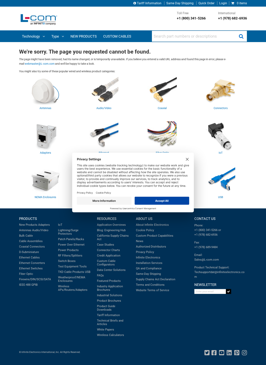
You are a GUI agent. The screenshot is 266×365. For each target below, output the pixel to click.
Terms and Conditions (150, 285)
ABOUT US (144, 219)
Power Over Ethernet (71, 244)
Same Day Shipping (180, 3)
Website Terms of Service (152, 290)
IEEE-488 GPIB (28, 285)
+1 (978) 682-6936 (206, 234)
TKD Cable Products (71, 272)
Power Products (68, 250)
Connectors (37, 246)
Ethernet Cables (29, 257)
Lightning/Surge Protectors (68, 231)
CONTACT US (205, 219)
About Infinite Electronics (152, 225)
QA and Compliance (149, 268)
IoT (60, 225)
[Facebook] (214, 352)
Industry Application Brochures (110, 288)
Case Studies (105, 244)
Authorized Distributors (151, 246)
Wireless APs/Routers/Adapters (72, 288)
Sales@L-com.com (206, 259)
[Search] (241, 36)
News (139, 241)
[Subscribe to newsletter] (228, 291)
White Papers (105, 329)
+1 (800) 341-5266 (206, 230)
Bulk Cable (26, 235)
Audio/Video (40, 230)
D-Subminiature (29, 252)
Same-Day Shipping (148, 274)
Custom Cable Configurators (106, 262)
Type (55, 36)
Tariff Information (149, 3)
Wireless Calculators (110, 335)
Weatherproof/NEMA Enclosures (71, 279)
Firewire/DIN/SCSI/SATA (35, 279)
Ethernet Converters (32, 263)
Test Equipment (68, 266)
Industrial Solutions (109, 295)
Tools (83, 266)
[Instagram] (244, 352)
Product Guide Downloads (106, 307)
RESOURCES (106, 219)
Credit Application (108, 255)
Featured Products (109, 281)
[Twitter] (207, 352)
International (232, 15)
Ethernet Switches (31, 268)
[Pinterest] (236, 352)
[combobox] (199, 36)
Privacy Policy (145, 252)
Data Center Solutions (111, 270)
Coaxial (24, 246)
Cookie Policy (145, 230)
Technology (31, 36)
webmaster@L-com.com (40, 63)
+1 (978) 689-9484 (206, 247)
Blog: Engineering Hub (111, 230)
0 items (241, 3)
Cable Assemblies (31, 241)
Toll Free (191, 15)
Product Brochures (109, 300)
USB (87, 272)
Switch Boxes (67, 261)
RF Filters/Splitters (70, 255)
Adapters (44, 225)
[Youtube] (221, 352)
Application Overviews (111, 225)
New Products (28, 225)
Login (223, 3)
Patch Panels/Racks (71, 239)
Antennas (25, 230)
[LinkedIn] (229, 352)
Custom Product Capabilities (154, 235)
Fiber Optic (26, 274)
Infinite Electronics (148, 257)
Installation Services (149, 263)
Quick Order (206, 3)
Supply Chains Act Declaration (155, 279)
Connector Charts (108, 250)
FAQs (100, 275)
